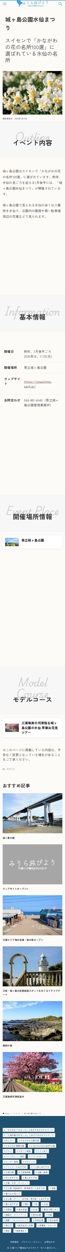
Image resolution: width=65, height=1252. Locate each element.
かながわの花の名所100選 (43, 1145)
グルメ (9, 1150)
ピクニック (30, 1161)
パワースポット (38, 1156)
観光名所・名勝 (25, 1225)
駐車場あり (21, 1230)
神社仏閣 (37, 1214)
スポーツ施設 (24, 1150)
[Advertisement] (32, 262)
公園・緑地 (42, 1172)
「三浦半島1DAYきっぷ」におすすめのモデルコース (30, 1135)
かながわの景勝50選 (15, 1145)
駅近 (8, 1230)
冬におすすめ (12, 1177)
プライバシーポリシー (31, 1241)
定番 (54, 1188)
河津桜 (9, 1209)
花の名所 (54, 1220)
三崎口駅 (10, 1172)
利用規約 (14, 1241)
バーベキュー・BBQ (15, 1156)
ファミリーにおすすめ (16, 1166)
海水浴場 (22, 1209)
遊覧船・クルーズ (47, 1225)
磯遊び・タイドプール (16, 1214)
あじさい (10, 1140)
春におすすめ (12, 1204)
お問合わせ (49, 1241)
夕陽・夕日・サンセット (17, 1182)
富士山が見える (13, 1193)
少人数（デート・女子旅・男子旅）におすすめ (27, 1198)
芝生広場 (39, 1220)
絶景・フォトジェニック (17, 1220)
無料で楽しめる (51, 1209)
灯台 (35, 1209)
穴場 (50, 1214)
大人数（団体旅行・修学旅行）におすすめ (25, 1188)
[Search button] (60, 4)
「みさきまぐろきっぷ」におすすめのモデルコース (29, 1129)
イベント (11, 768)
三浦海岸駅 (25, 1172)
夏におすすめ (31, 1177)
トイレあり (42, 1150)
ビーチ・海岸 (12, 1161)
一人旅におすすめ (41, 1166)
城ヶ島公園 (11, 171)
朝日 (27, 1204)
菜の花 (9, 1225)
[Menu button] (4, 4)
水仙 (46, 1204)
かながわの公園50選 (29, 1140)
